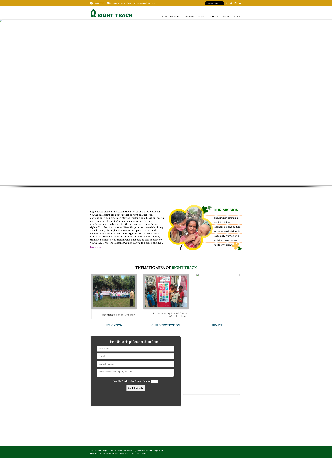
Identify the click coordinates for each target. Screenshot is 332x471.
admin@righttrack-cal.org (120, 3)
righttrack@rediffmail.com (144, 3)
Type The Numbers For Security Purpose (132, 381)
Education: (114, 325)
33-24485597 (98, 3)
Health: (218, 325)
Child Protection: (166, 325)
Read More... (95, 247)
